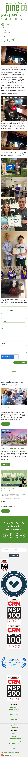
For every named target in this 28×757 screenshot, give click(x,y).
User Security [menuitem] (14, 717)
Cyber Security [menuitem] (14, 707)
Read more (5, 424)
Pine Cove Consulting (13, 752)
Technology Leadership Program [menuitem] (14, 741)
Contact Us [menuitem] (14, 733)
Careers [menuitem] (14, 748)
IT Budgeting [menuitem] (14, 727)
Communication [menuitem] (14, 714)
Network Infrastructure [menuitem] (14, 712)
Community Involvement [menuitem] (14, 738)
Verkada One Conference (7, 455)
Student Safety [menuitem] (14, 719)
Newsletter (5, 485)
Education (4, 27)
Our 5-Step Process (7, 408)
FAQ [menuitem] (14, 746)
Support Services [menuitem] (14, 725)
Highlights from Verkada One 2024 (12, 448)
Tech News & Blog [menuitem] (14, 743)
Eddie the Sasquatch (7, 402)
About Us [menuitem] (14, 736)
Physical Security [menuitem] (14, 709)
